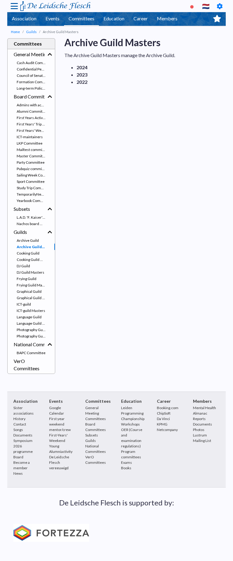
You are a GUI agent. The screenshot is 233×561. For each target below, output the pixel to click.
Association (24, 18)
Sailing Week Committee (36, 175)
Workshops (130, 424)
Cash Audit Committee (35, 62)
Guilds (31, 32)
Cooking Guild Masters (35, 259)
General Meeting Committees (29, 54)
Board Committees (29, 96)
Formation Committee (35, 82)
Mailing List (202, 440)
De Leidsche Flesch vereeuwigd (59, 462)
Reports (199, 418)
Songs (18, 429)
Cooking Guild (28, 253)
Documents (22, 435)
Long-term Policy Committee (36, 88)
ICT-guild (24, 304)
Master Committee (32, 156)
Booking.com (167, 407)
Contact (19, 424)
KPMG (162, 424)
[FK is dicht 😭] (192, 6)
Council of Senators (32, 75)
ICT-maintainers (30, 137)
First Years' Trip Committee (36, 124)
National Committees (29, 344)
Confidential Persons (34, 69)
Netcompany (167, 429)
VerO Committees (26, 364)
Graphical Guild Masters (36, 298)
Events (52, 18)
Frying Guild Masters (34, 285)
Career (140, 18)
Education (113, 18)
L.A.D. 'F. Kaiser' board (34, 217)
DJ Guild (23, 266)
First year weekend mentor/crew (60, 424)
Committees (81, 18)
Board (18, 457)
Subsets (22, 209)
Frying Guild (26, 278)
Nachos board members (36, 223)
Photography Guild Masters (36, 336)
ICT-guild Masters (31, 310)
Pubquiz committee (33, 168)
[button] (50, 54)
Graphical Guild (29, 291)
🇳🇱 (206, 6)
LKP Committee (29, 143)
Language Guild (29, 317)
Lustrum (200, 435)
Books (126, 468)
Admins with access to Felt (36, 105)
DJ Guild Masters (30, 272)
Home (15, 32)
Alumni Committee (32, 111)
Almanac (200, 413)
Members (167, 18)
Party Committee (31, 162)
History (19, 418)
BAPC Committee (31, 353)
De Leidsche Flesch (58, 6)
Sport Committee (31, 181)
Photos (198, 429)
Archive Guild (28, 240)
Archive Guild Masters (36, 247)
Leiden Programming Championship (132, 413)
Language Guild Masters (36, 323)
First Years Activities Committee (36, 117)
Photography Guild (32, 329)
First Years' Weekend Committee (36, 130)
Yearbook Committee (34, 200)
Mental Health (204, 407)
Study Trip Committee (34, 188)
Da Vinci (163, 418)
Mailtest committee (33, 149)
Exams (126, 462)
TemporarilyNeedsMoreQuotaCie (36, 194)
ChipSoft (164, 413)
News (18, 473)
